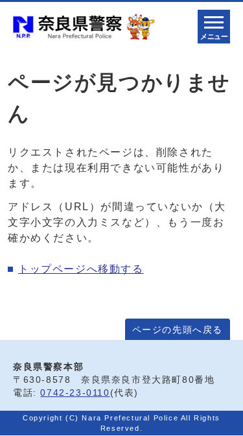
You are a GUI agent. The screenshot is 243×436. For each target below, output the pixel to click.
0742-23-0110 (75, 393)
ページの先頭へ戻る (177, 330)
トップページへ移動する (81, 268)
